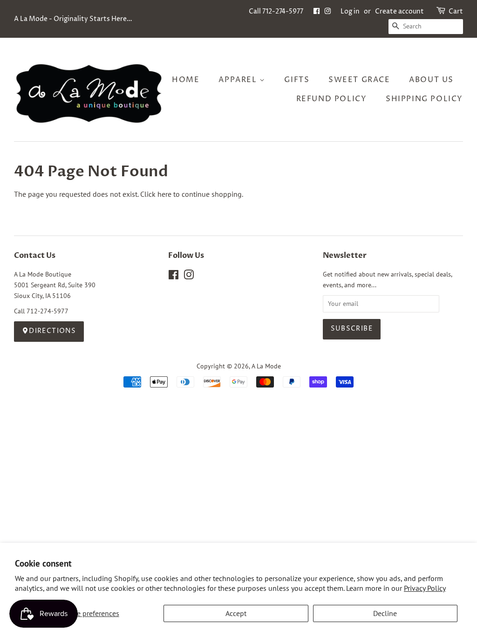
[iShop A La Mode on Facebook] (316, 11)
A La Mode (266, 366)
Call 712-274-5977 (276, 11)
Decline (385, 613)
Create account (399, 11)
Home (185, 80)
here (164, 194)
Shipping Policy (424, 99)
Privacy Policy (425, 588)
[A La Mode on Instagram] (189, 276)
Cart (456, 11)
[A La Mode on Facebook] (173, 276)
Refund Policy (331, 99)
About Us (431, 80)
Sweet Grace (359, 80)
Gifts (296, 80)
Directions (52, 331)
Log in (350, 11)
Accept (235, 613)
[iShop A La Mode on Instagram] (327, 11)
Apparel (238, 80)
